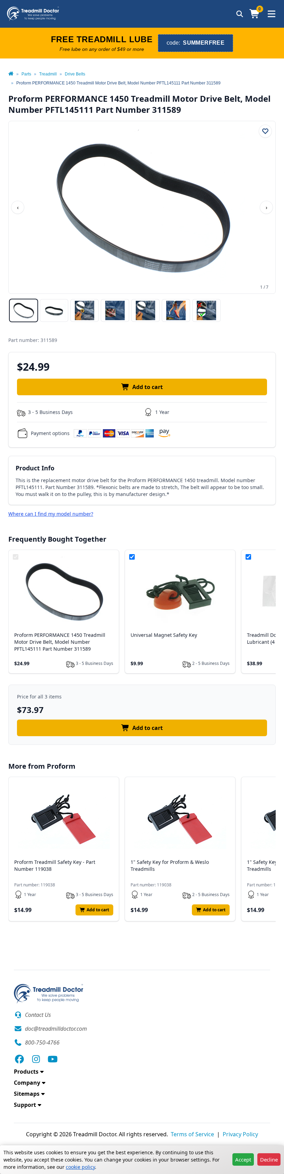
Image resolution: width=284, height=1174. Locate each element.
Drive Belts (75, 74)
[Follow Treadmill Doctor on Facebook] (19, 1059)
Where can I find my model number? (50, 514)
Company (27, 1082)
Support (25, 1105)
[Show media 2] (54, 310)
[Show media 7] (206, 310)
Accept (243, 1159)
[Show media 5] (145, 310)
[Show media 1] (23, 310)
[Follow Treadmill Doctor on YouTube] (52, 1059)
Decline (269, 1159)
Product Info (35, 468)
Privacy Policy (240, 1134)
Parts (26, 74)
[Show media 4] (115, 310)
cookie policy (80, 1167)
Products (26, 1071)
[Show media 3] (84, 310)
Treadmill (48, 74)
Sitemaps (26, 1094)
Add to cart (147, 387)
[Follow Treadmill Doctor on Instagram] (36, 1059)
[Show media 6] (176, 310)
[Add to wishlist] (265, 131)
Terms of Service (192, 1134)
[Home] (11, 74)
